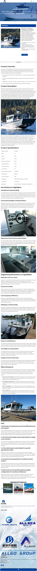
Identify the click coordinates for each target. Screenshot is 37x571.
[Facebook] (1, 565)
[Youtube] (3, 565)
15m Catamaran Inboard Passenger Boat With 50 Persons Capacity (29, 494)
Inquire (25, 54)
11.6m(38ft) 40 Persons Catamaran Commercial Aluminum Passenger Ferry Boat (18, 494)
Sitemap (30, 568)
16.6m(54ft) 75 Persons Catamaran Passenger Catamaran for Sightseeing (8, 494)
